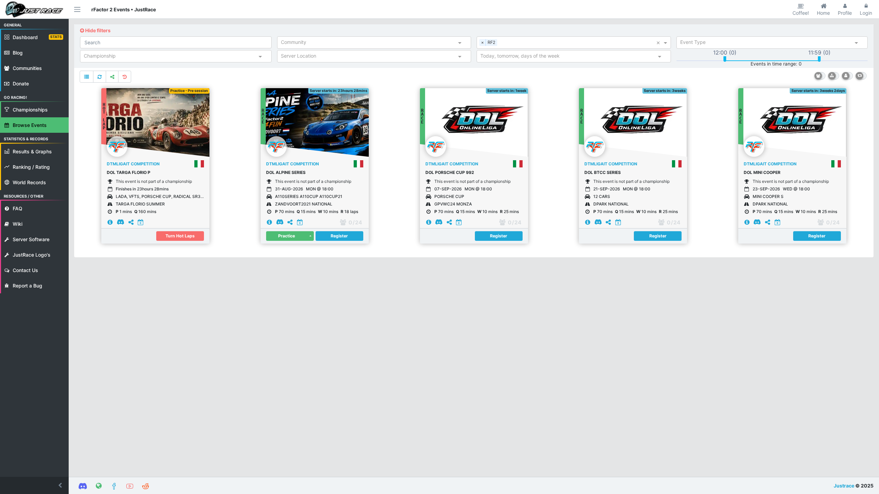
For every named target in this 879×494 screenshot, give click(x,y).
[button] (34, 485)
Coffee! (800, 13)
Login (866, 13)
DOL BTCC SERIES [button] (602, 172)
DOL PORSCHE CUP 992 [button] (449, 172)
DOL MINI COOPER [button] (762, 172)
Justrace (844, 486)
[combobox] (368, 43)
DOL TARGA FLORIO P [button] (128, 172)
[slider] (724, 59)
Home (823, 13)
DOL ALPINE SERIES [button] (286, 172)
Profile (845, 13)
